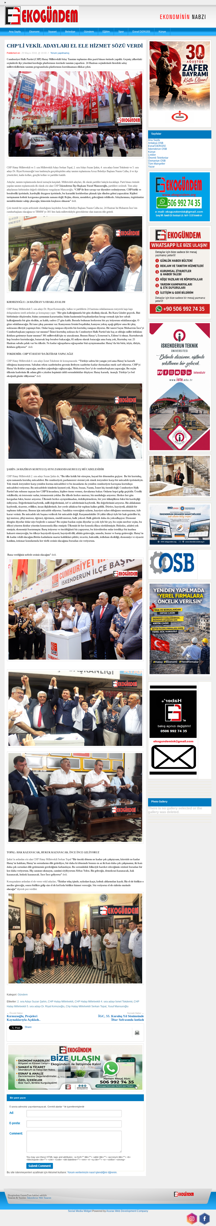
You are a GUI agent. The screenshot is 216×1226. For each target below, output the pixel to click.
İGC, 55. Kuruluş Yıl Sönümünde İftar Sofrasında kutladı (121, 1016)
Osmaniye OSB (157, 160)
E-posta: (14, 1123)
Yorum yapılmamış (59, 53)
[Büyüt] (206, 460)
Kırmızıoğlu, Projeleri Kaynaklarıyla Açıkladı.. (23, 1016)
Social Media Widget (80, 1211)
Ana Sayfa (15, 31)
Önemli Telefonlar (158, 157)
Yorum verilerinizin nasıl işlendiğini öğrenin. (92, 1172)
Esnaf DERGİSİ (141, 31)
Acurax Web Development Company (127, 1211)
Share (28, 1027)
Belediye (70, 31)
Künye (162, 31)
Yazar (151, 166)
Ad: (11, 1112)
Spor (121, 31)
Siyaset (52, 31)
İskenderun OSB (157, 148)
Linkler (152, 154)
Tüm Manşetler (156, 163)
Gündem (89, 31)
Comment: (16, 1133)
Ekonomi (34, 31)
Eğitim (106, 31)
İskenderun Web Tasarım (39, 1197)
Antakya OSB (155, 143)
